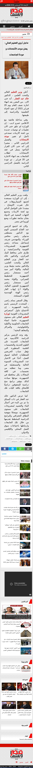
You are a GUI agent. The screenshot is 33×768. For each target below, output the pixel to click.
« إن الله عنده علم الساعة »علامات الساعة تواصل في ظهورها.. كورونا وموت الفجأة (11, 510)
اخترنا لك (25, 680)
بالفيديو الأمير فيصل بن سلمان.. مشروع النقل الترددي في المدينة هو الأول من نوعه (10, 536)
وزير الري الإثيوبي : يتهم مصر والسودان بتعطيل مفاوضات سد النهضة (11, 492)
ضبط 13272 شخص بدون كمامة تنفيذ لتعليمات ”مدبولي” (11, 544)
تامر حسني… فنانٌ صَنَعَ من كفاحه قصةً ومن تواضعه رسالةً (24, 693)
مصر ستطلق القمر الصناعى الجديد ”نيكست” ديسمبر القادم (11, 552)
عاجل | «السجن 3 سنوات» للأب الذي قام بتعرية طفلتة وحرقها (12, 181)
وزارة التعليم (22, 441)
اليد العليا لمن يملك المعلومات (12, 499)
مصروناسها (14, 441)
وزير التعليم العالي (23, 436)
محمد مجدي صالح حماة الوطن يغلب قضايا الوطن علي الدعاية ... (9, 713)
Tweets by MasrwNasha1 (26, 739)
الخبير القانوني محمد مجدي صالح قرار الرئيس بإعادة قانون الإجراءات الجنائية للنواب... (24, 713)
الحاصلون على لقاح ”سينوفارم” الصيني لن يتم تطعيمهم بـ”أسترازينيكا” (12, 527)
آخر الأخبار (24, 602)
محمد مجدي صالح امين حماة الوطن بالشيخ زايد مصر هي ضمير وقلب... (9, 694)
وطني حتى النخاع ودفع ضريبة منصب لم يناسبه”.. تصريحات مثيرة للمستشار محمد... (11, 668)
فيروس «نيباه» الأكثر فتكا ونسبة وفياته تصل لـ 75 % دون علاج (12, 175)
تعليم (24, 34)
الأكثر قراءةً (25, 662)
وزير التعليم (27, 438)
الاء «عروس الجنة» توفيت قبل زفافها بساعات (12, 187)
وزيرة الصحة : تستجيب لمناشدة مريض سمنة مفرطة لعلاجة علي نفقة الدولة (11, 518)
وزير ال (19, 92)
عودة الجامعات (9, 438)
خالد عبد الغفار (21, 98)
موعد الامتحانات (18, 438)
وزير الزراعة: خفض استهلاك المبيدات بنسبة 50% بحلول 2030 (11, 561)
